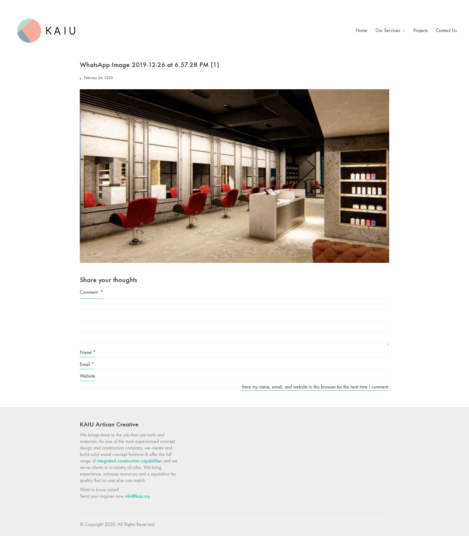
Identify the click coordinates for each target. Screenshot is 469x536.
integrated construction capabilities (129, 461)
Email (87, 364)
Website (87, 376)
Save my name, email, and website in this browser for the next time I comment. (315, 387)
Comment (91, 292)
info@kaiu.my (137, 496)
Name (88, 352)
